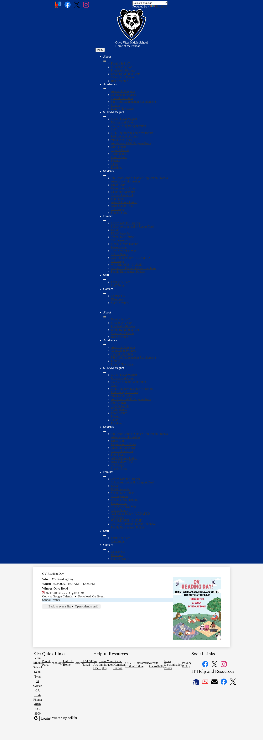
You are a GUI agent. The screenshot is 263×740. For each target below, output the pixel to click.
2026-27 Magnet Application (128, 126)
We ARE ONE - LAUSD (126, 264)
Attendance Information (125, 181)
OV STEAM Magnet (124, 119)
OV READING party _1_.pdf (61, 593)
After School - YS (122, 205)
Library (115, 105)
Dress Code (118, 184)
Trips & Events (120, 150)
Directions (117, 299)
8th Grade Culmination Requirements (133, 101)
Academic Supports (123, 91)
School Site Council (123, 237)
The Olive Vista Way (124, 250)
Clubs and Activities (123, 191)
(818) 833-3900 (37, 709)
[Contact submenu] (104, 293)
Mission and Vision (122, 122)
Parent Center (119, 247)
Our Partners (118, 146)
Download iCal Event (91, 596)
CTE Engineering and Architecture (132, 132)
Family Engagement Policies (128, 271)
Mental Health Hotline (124, 243)
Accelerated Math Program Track (131, 143)
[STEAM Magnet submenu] (104, 116)
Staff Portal (118, 285)
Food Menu (118, 198)
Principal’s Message (123, 70)
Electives (116, 167)
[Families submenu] (104, 220)
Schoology (117, 209)
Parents (115, 160)
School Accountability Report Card (132, 226)
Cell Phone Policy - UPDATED (130, 257)
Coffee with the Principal (126, 223)
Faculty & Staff (120, 63)
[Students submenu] (104, 175)
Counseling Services (123, 94)
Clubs (114, 164)
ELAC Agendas (121, 233)
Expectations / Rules (123, 188)
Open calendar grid (86, 606)
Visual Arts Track (121, 139)
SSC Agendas (119, 240)
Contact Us (118, 295)
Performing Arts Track (124, 136)
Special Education (122, 98)
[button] (104, 317)
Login (41, 718)
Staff (114, 129)
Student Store (119, 212)
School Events (51, 599)
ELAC (115, 230)
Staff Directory (120, 302)
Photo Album (119, 157)
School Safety (119, 254)
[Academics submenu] (104, 88)
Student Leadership (122, 195)
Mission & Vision (121, 67)
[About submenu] (104, 61)
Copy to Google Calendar (58, 596)
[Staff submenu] (104, 279)
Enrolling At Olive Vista (125, 74)
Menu (100, 49)
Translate (161, 6)
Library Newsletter (122, 108)
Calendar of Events (122, 77)
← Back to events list (58, 606)
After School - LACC (124, 202)
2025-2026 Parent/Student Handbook (133, 268)
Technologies (119, 153)
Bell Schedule (119, 80)
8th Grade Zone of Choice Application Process (139, 178)
